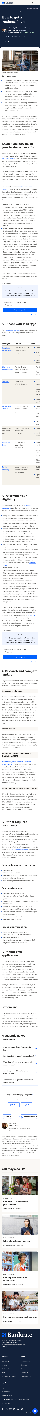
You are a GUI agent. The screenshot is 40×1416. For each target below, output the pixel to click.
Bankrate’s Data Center (9, 1376)
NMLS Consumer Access (9, 1342)
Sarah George (10, 1284)
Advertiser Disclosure (32, 8)
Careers (23, 1369)
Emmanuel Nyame (14, 32)
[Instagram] (10, 1409)
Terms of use (6, 1403)
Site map (24, 1365)
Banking (4, 1365)
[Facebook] (3, 1409)
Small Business (10, 11)
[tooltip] (33, 1094)
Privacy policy (6, 1391)
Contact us (24, 1372)
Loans (3, 11)
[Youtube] (18, 1409)
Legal (3, 1388)
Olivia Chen (19, 28)
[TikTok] (22, 1409)
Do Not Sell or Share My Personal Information (16, 1399)
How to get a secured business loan (20, 1317)
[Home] (8, 3)
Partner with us (25, 1376)
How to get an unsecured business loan (15, 1279)
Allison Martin (10, 1245)
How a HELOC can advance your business (15, 1203)
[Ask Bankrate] (35, 1411)
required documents (20, 850)
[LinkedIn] (14, 1409)
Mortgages (5, 1361)
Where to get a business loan (17, 1241)
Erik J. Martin (9, 1208)
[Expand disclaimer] (37, 41)
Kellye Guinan (13, 30)
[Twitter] (6, 1409)
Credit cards (5, 1369)
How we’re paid (26, 1361)
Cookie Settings (7, 1395)
